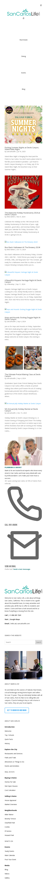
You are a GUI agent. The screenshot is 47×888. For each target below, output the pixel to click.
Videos (7, 874)
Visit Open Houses (11, 786)
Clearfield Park (10, 823)
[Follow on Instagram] (16, 630)
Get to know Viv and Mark (16, 710)
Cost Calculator (10, 790)
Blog (6, 869)
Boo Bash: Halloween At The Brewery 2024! (22, 247)
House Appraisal (10, 800)
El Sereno (8, 831)
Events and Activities (12, 766)
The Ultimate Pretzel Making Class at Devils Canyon (22, 375)
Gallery (7, 878)
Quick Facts (9, 739)
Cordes (7, 827)
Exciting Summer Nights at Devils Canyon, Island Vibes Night (22, 148)
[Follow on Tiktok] (11, 630)
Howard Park (9, 835)
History (7, 743)
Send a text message (21, 569)
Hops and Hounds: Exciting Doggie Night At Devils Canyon (22, 318)
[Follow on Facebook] (6, 630)
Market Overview (11, 804)
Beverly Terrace (10, 819)
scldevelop (10, 284)
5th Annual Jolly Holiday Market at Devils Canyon (21, 410)
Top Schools (9, 735)
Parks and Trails (10, 758)
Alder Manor (9, 814)
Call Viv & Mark (11, 524)
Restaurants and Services (14, 753)
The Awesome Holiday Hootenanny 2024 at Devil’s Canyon (22, 214)
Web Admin (11, 217)
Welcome (8, 731)
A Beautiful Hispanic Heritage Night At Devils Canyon (23, 281)
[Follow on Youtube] (21, 630)
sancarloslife (11, 151)
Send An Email (10, 566)
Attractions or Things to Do (14, 762)
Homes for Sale (10, 782)
